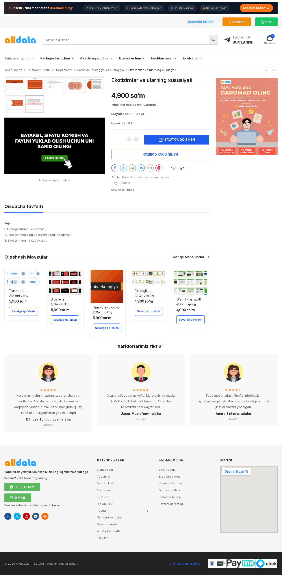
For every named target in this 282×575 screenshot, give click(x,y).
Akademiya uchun (94, 58)
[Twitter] (123, 167)
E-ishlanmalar (162, 58)
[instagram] (26, 516)
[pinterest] (44, 516)
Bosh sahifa (13, 70)
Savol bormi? (241, 37)
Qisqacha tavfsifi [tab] (23, 206)
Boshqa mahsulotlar (188, 257)
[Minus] (129, 139)
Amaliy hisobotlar (109, 531)
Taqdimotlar (64, 70)
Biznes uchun (130, 58)
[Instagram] (158, 167)
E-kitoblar (191, 58)
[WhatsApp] (132, 167)
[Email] (150, 167)
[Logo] (20, 40)
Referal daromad (171, 504)
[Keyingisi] (274, 69)
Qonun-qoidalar (170, 490)
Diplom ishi (105, 504)
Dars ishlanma (107, 524)
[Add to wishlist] (173, 168)
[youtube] (35, 516)
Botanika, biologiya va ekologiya (100, 70)
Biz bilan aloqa (169, 476)
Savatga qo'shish (179, 139)
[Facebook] (114, 167)
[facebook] (7, 516)
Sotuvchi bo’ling (170, 497)
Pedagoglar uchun (55, 58)
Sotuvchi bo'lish (256, 8)
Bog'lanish (243, 42)
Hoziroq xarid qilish (160, 154)
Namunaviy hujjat (109, 517)
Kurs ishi (103, 497)
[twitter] (17, 516)
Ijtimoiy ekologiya (106, 307)
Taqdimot (103, 476)
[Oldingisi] (266, 69)
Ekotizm (124, 183)
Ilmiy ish (102, 538)
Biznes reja (105, 469)
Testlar (102, 510)
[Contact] (228, 39)
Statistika (103, 490)
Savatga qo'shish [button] (23, 311)
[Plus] (136, 139)
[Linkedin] (141, 167)
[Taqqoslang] (182, 168)
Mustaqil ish (105, 483)
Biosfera (57, 299)
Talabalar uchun (17, 58)
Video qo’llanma (170, 483)
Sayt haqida (167, 469)
